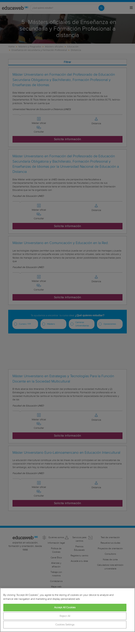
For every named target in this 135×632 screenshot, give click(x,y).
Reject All (65, 616)
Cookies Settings (65, 624)
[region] (67, 610)
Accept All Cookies (65, 607)
